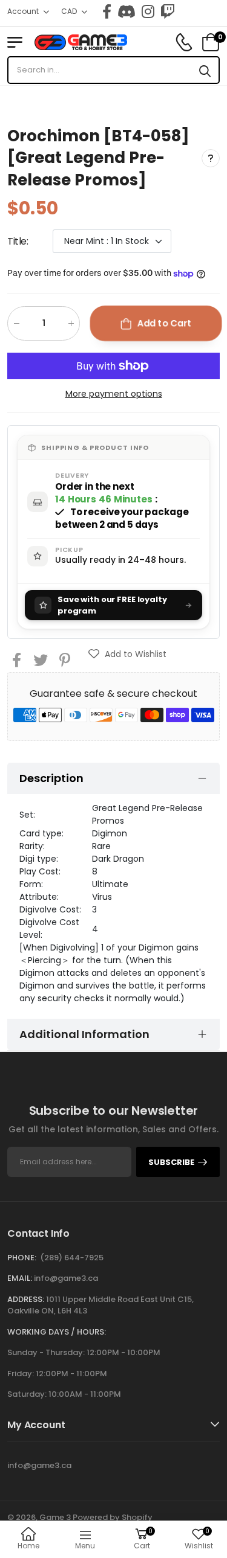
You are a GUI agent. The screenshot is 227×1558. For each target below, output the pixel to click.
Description (51, 778)
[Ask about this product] (211, 158)
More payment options (113, 394)
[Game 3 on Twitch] (167, 11)
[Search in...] (205, 70)
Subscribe (171, 1162)
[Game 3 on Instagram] (148, 11)
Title (17, 242)
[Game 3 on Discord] (126, 11)
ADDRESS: (25, 1299)
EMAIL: (19, 1278)
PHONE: (21, 1257)
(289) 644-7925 (72, 1257)
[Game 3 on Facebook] (106, 11)
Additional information (84, 1034)
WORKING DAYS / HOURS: (56, 1332)
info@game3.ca (66, 1278)
